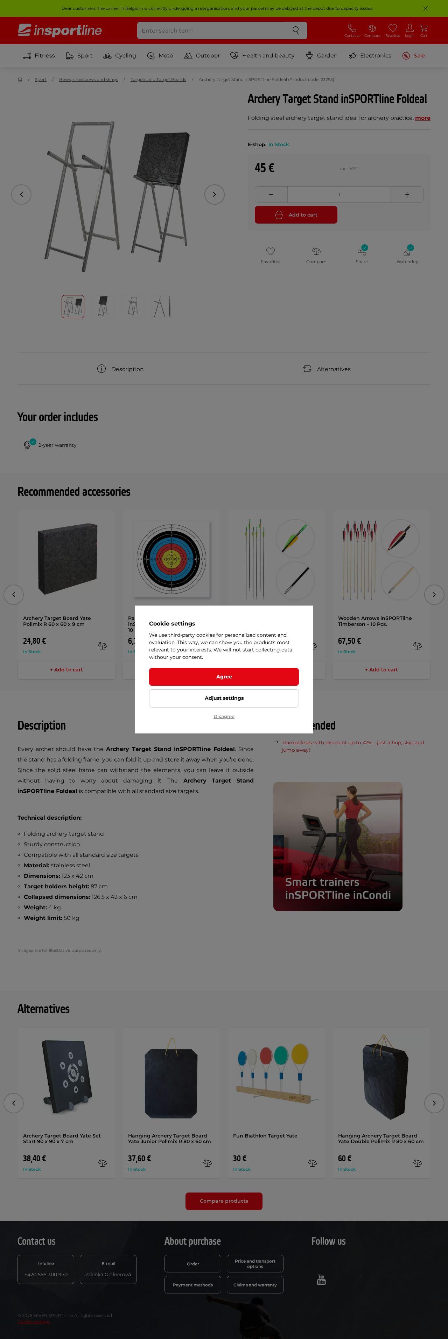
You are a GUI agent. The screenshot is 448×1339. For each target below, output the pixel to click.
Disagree (224, 716)
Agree (224, 677)
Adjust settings (224, 698)
